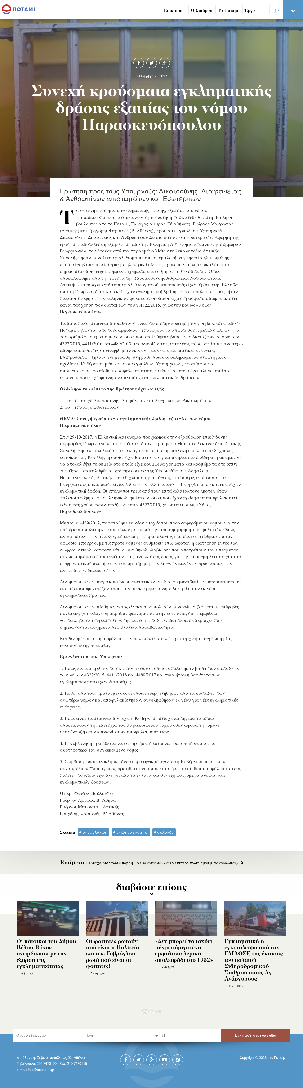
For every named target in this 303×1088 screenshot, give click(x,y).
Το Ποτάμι (228, 11)
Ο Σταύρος (201, 11)
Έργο (250, 11)
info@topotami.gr (41, 1069)
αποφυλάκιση (94, 832)
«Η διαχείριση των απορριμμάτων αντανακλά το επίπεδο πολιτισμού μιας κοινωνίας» (149, 862)
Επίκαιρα (173, 11)
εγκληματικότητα (132, 832)
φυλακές (165, 832)
